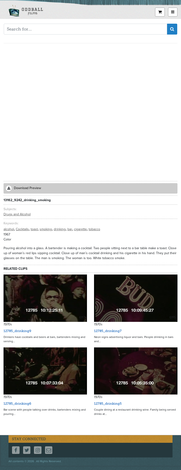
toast (35, 229)
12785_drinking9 (17, 331)
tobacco (94, 229)
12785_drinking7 (108, 331)
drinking (60, 229)
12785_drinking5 (108, 404)
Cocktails (23, 229)
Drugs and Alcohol (17, 214)
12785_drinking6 (17, 404)
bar (70, 229)
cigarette (81, 229)
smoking (46, 229)
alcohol (9, 229)
